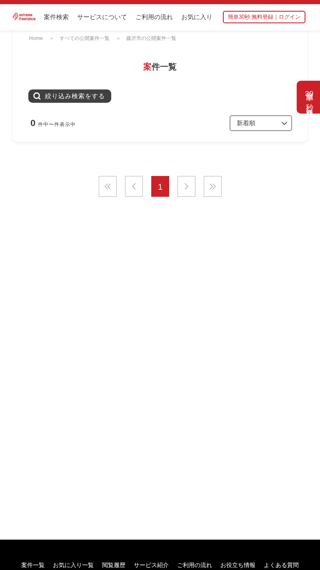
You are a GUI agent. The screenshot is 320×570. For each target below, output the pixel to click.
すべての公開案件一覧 (85, 38)
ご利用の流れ (154, 16)
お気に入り (196, 16)
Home (36, 38)
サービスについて (102, 16)
